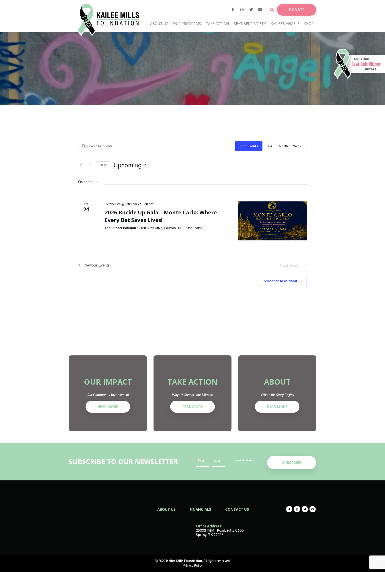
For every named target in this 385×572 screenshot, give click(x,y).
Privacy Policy (193, 565)
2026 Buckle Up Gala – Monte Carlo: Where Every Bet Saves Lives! (161, 216)
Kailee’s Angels (285, 23)
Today (102, 164)
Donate (296, 9)
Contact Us (237, 509)
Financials (200, 509)
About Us (159, 23)
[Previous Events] (81, 165)
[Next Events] (89, 165)
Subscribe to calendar (280, 281)
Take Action (217, 23)
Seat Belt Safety (250, 23)
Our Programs (187, 23)
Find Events (249, 146)
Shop (309, 23)
